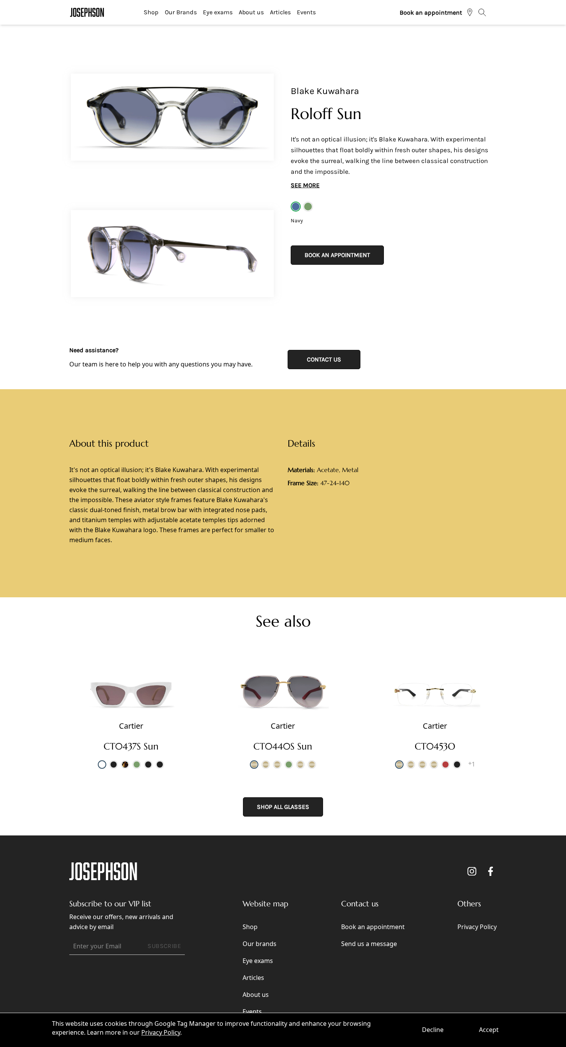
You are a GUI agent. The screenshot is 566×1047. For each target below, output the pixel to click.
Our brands (259, 943)
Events (306, 12)
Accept (489, 1029)
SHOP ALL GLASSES (283, 806)
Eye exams (218, 12)
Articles (280, 12)
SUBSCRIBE (164, 946)
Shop (151, 12)
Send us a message (369, 943)
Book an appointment (431, 12)
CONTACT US (324, 359)
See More (305, 185)
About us (251, 12)
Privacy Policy (160, 1032)
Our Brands (181, 12)
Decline (433, 1029)
